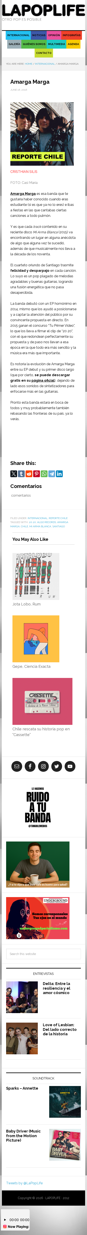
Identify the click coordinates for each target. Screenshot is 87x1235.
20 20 (32, 522)
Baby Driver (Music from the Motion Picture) (23, 1135)
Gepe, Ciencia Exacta (31, 666)
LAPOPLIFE (43, 13)
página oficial (42, 380)
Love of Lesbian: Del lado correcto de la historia (60, 1029)
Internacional (38, 518)
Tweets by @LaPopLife (24, 1183)
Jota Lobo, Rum (26, 604)
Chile (24, 526)
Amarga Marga (23, 194)
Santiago (58, 526)
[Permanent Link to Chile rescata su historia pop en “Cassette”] (42, 681)
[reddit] (29, 473)
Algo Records (46, 522)
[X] (13, 473)
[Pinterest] (36, 473)
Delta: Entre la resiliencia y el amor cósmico (56, 988)
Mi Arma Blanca (40, 526)
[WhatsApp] (44, 473)
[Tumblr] (21, 473)
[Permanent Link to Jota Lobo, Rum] (35, 556)
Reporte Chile (58, 518)
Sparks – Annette (22, 1088)
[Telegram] (51, 473)
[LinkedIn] (59, 473)
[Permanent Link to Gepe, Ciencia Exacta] (35, 618)
